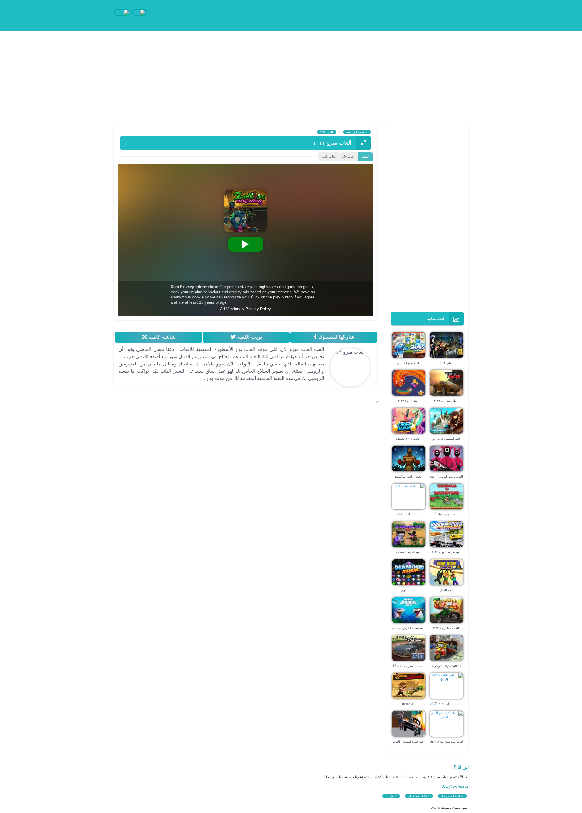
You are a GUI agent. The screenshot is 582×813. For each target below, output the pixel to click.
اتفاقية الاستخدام (419, 796)
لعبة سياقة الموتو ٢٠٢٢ (446, 552)
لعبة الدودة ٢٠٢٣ (408, 400)
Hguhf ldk (408, 703)
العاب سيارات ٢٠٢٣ (446, 400)
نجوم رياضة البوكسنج (408, 476)
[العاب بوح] (422, 14)
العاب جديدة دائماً (446, 514)
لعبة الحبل (446, 590)
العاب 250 (326, 132)
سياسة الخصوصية (452, 796)
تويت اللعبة (249, 337)
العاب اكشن (328, 156)
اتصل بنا (391, 796)
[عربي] (139, 12)
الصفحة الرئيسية (356, 132)
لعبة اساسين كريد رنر (446, 438)
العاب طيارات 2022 (450, 703)
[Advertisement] (400, 72)
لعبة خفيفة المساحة (408, 552)
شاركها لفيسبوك (335, 337)
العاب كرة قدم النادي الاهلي (446, 741)
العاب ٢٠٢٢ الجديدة (408, 438)
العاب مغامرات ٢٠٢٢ (446, 628)
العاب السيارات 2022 (409, 666)
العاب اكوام (408, 590)
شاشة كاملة (160, 337)
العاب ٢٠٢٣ (446, 363)
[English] (122, 12)
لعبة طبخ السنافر (408, 363)
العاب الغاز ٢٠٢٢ (408, 514)
